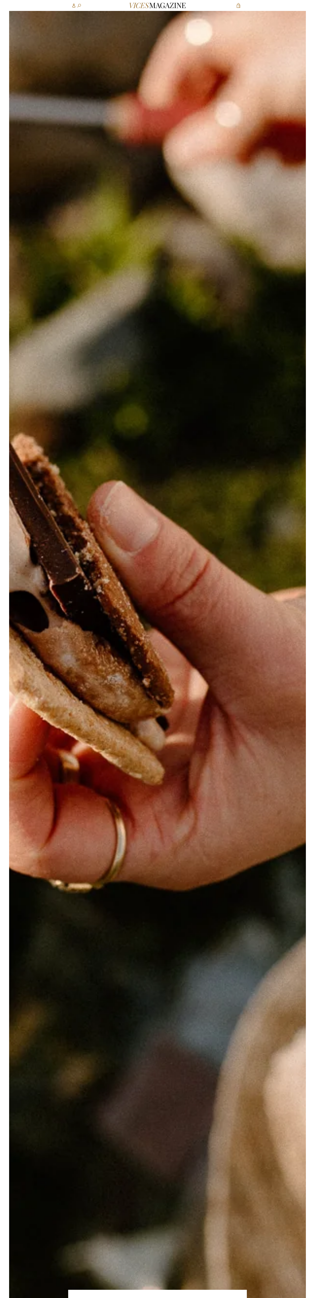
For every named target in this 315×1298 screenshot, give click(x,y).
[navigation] (76, 5)
